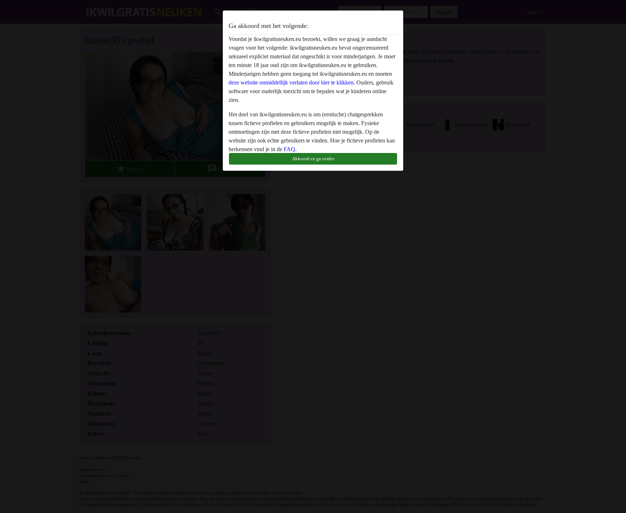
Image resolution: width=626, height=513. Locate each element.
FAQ (289, 149)
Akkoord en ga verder (313, 158)
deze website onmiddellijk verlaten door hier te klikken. (292, 82)
